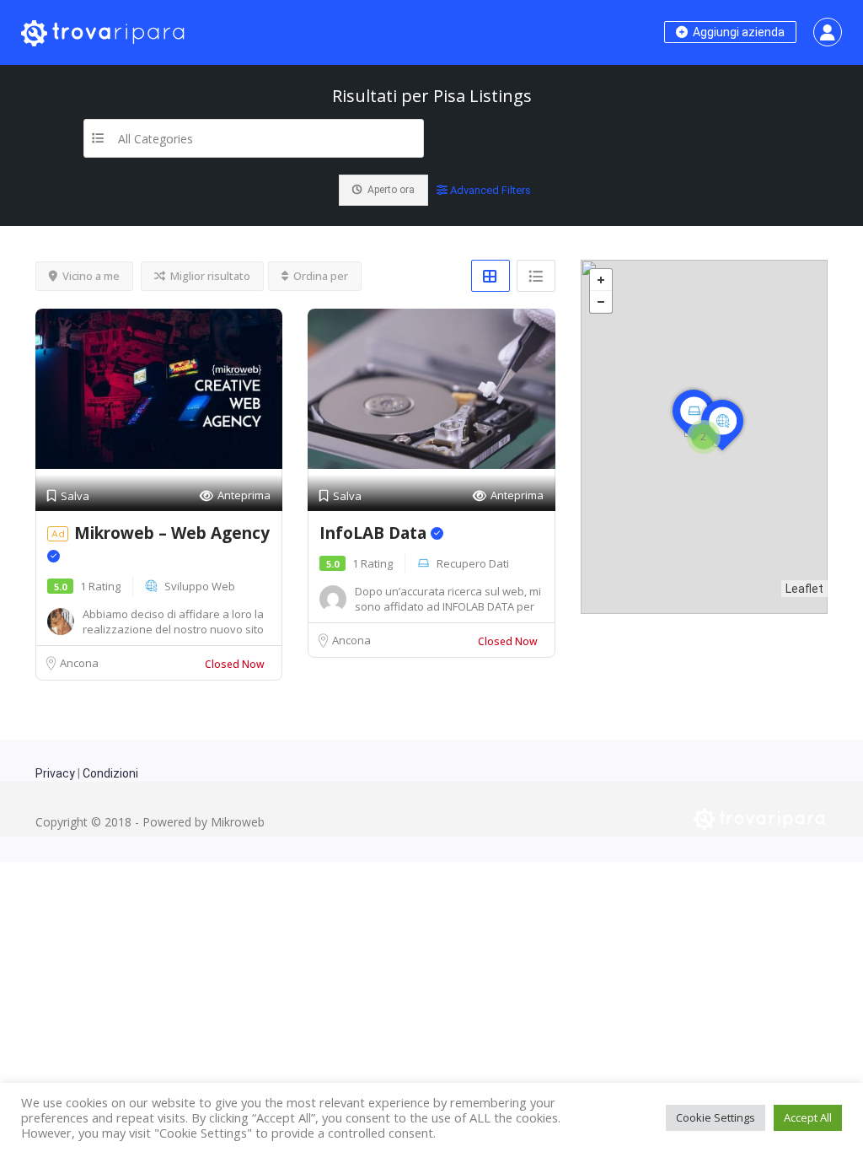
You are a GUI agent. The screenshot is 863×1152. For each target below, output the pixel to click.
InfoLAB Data (375, 533)
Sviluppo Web (199, 586)
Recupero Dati (473, 563)
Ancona (79, 662)
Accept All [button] (808, 1117)
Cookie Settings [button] (715, 1117)
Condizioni (110, 773)
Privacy (55, 773)
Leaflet (804, 588)
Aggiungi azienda (737, 32)
